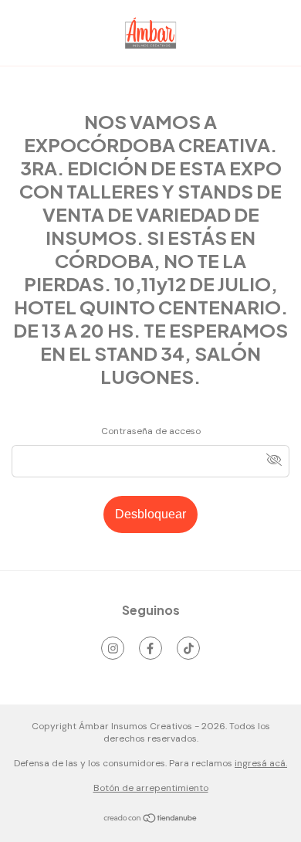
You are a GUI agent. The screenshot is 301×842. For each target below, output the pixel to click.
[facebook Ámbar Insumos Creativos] (150, 648)
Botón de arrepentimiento (150, 788)
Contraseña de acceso (151, 431)
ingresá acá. (261, 763)
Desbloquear (150, 514)
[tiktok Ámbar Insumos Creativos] (188, 648)
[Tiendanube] (151, 820)
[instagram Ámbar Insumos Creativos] (112, 648)
